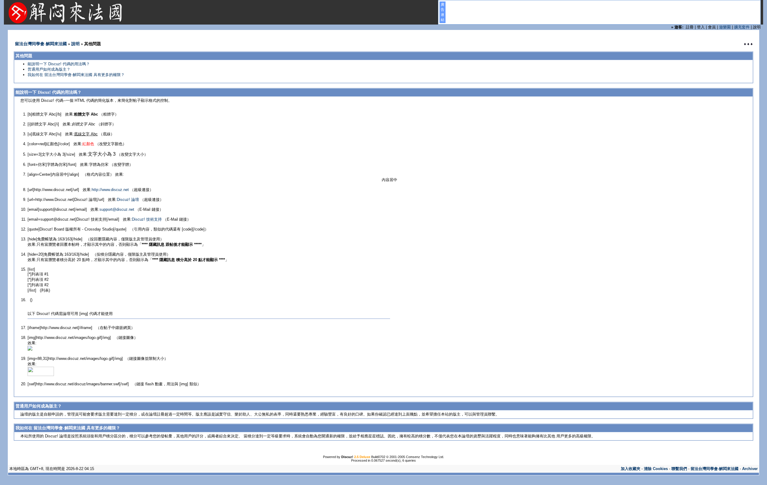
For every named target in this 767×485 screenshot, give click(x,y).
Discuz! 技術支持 (147, 219)
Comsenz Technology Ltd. (425, 457)
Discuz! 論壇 (128, 199)
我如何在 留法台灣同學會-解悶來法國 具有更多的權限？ (76, 74)
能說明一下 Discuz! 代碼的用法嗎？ (59, 64)
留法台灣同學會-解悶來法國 (41, 44)
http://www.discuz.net (110, 189)
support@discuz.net (116, 209)
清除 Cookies (656, 468)
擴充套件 (742, 27)
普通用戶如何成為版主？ (49, 69)
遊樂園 (725, 27)
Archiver (750, 468)
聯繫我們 (679, 468)
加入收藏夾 (630, 468)
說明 (75, 44)
